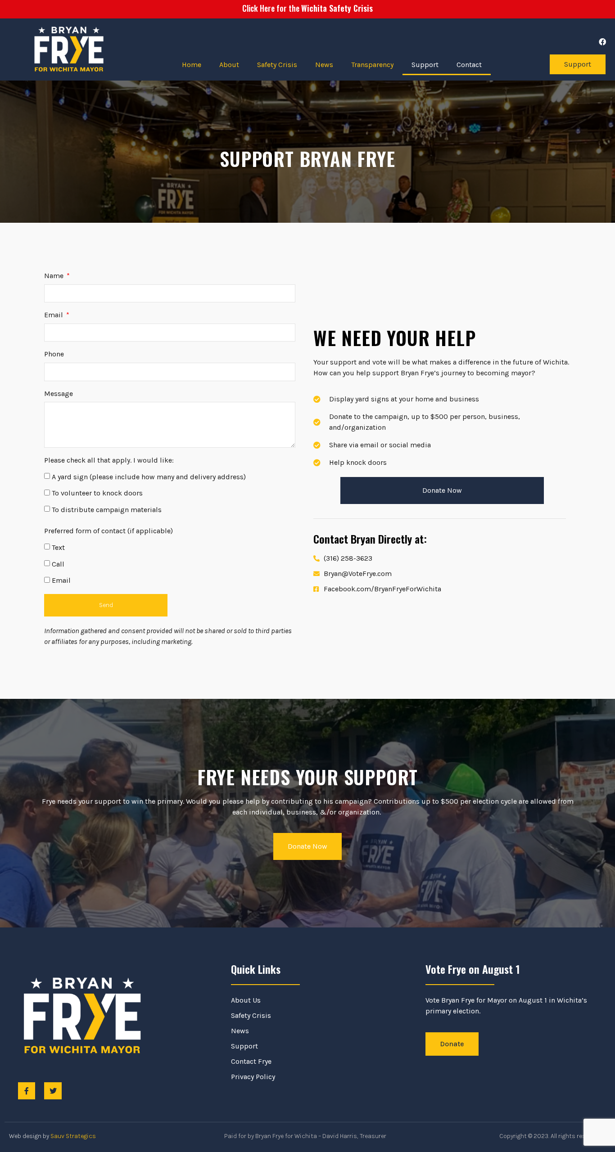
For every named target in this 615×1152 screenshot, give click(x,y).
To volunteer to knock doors (97, 493)
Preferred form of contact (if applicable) (108, 530)
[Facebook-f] (26, 1090)
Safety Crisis (277, 64)
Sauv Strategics (73, 1136)
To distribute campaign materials (107, 509)
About (229, 64)
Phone (54, 354)
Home (191, 64)
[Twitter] (52, 1090)
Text (58, 547)
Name (54, 275)
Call (58, 564)
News (324, 64)
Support (425, 64)
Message (58, 393)
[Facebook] (602, 41)
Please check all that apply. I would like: (109, 460)
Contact (469, 64)
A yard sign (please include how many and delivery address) (149, 476)
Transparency (372, 64)
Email (54, 314)
